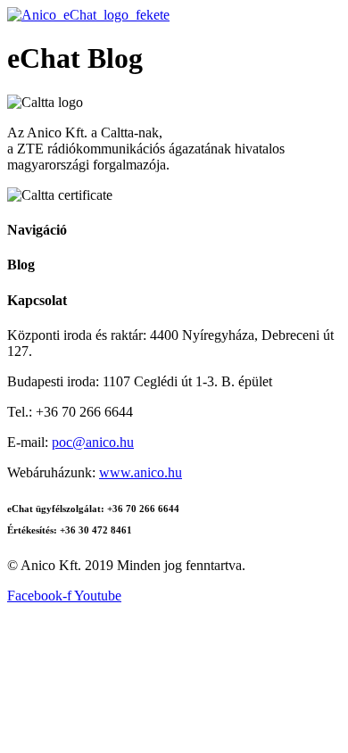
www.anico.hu (140, 472)
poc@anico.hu (93, 442)
